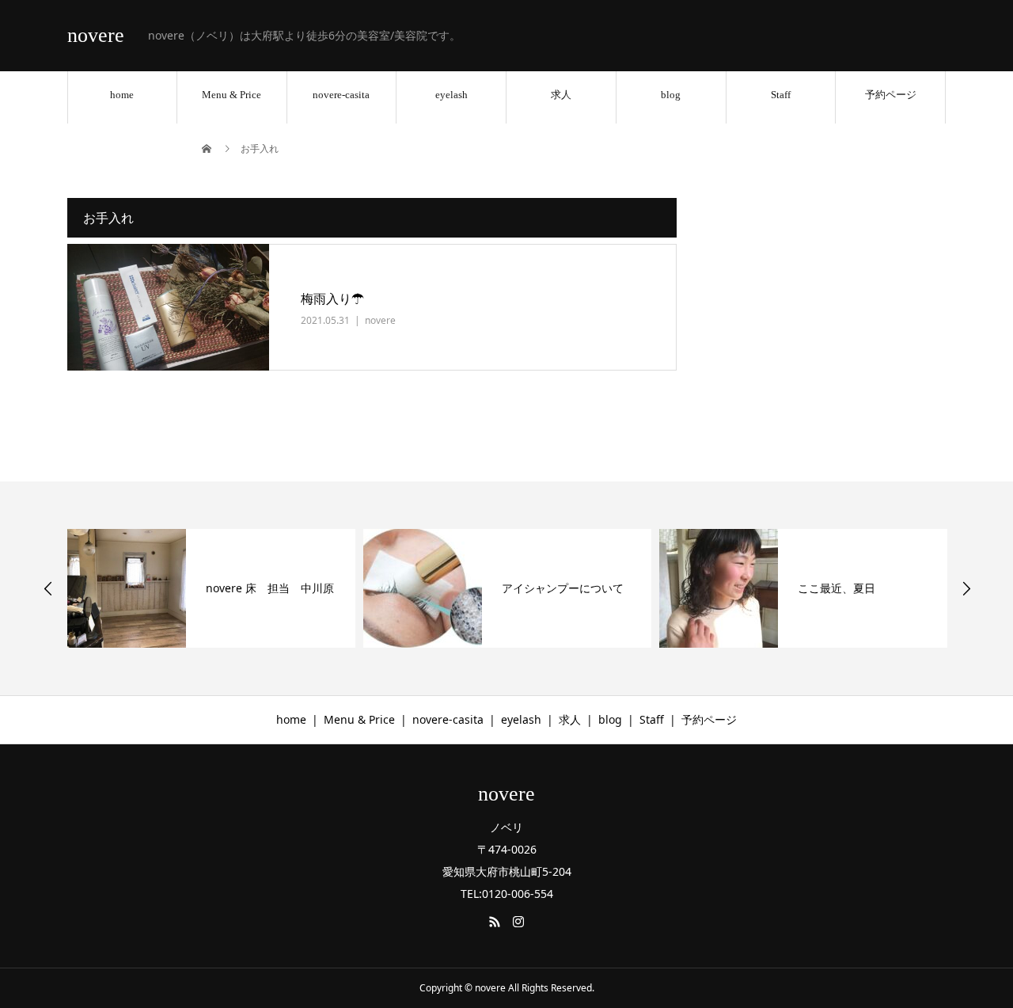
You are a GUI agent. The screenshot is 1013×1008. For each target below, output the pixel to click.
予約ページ (890, 95)
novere (95, 35)
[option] (211, 588)
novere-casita (341, 95)
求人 (561, 95)
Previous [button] (48, 588)
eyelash (451, 95)
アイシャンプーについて (563, 587)
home (122, 95)
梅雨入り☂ (332, 298)
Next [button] (966, 588)
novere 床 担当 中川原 (270, 587)
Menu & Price (231, 95)
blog (671, 95)
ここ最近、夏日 (836, 587)
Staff (781, 95)
